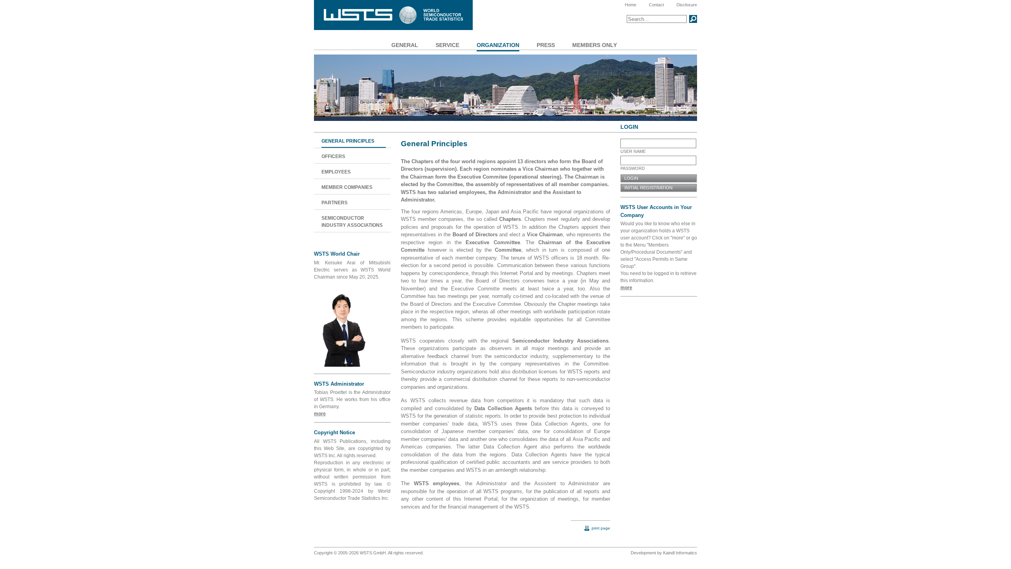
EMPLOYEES (336, 172)
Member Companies (346, 187)
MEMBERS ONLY (594, 45)
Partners (334, 202)
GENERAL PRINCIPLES (347, 141)
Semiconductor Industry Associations (352, 221)
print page (600, 528)
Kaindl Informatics (680, 552)
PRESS (546, 45)
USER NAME (633, 151)
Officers (333, 156)
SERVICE (447, 45)
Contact (656, 4)
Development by (646, 552)
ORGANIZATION (498, 45)
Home (630, 4)
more (320, 413)
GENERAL (404, 45)
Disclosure (687, 4)
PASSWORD (632, 168)
